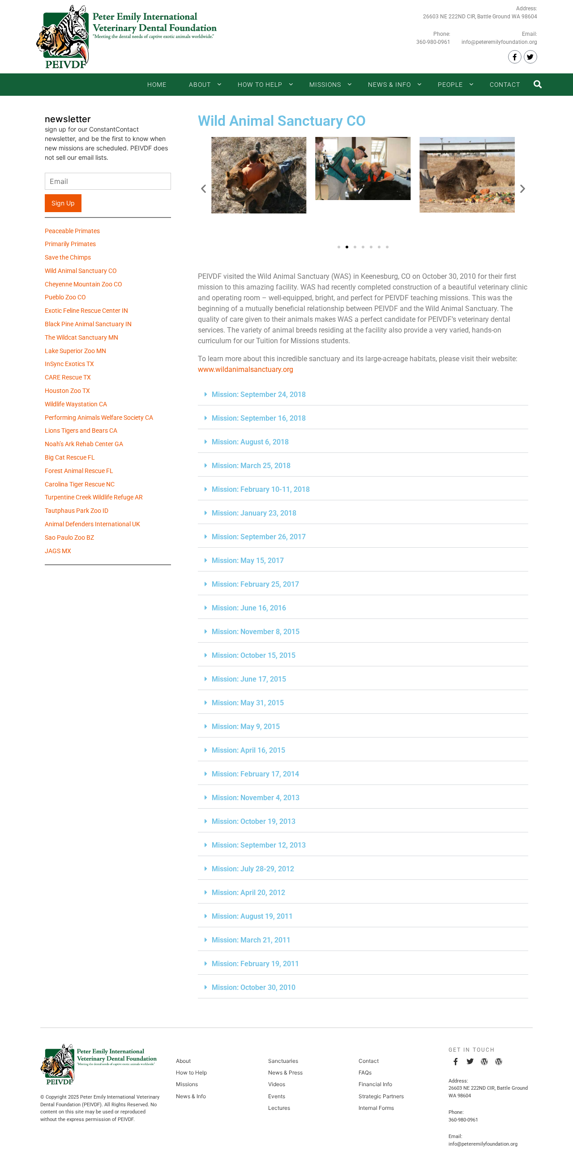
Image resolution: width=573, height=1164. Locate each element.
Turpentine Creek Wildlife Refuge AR (94, 498)
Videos (276, 1084)
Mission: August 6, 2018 (250, 442)
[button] (203, 188)
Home (157, 84)
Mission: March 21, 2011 (251, 940)
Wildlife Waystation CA (76, 405)
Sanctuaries (283, 1060)
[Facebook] (515, 57)
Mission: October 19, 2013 (253, 821)
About (200, 84)
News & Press (285, 1072)
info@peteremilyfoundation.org (499, 42)
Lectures (279, 1107)
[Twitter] (530, 57)
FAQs (365, 1072)
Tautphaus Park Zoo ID (76, 511)
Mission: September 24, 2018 (259, 394)
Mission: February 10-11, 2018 (261, 489)
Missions (325, 84)
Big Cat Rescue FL (70, 458)
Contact (505, 84)
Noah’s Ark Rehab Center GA (84, 445)
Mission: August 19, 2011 (252, 916)
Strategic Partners (381, 1096)
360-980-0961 (433, 42)
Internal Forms (376, 1107)
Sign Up (63, 203)
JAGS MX (58, 551)
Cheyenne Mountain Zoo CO (83, 285)
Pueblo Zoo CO (65, 298)
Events (276, 1096)
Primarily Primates (70, 244)
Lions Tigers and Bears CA (81, 431)
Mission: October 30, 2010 (253, 987)
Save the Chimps (68, 258)
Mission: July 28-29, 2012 (253, 869)
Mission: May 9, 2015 (246, 726)
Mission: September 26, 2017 (259, 537)
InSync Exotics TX (69, 364)
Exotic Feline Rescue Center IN (86, 311)
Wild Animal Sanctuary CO (81, 271)
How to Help (260, 84)
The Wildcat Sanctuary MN (81, 338)
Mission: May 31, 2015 (248, 703)
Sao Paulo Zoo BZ (69, 538)
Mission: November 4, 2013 (255, 797)
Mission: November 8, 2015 (255, 631)
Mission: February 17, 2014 (255, 774)
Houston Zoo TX (67, 391)
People (450, 84)
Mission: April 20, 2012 (248, 892)
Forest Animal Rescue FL (79, 471)
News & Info (389, 84)
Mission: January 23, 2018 (254, 513)
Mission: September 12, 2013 (259, 845)
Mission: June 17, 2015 (249, 679)
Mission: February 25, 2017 (255, 584)
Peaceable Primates (72, 232)
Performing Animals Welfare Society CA (99, 418)
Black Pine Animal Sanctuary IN (88, 325)
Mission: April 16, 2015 (248, 750)
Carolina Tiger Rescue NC (80, 485)
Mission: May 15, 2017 (248, 560)
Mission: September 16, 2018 (259, 418)
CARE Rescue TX (68, 378)
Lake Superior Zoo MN (75, 351)
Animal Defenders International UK (92, 525)
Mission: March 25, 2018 (251, 465)
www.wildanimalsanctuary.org (245, 369)
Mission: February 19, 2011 (255, 963)
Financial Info (375, 1084)
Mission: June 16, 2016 (249, 608)
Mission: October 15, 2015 (253, 655)
